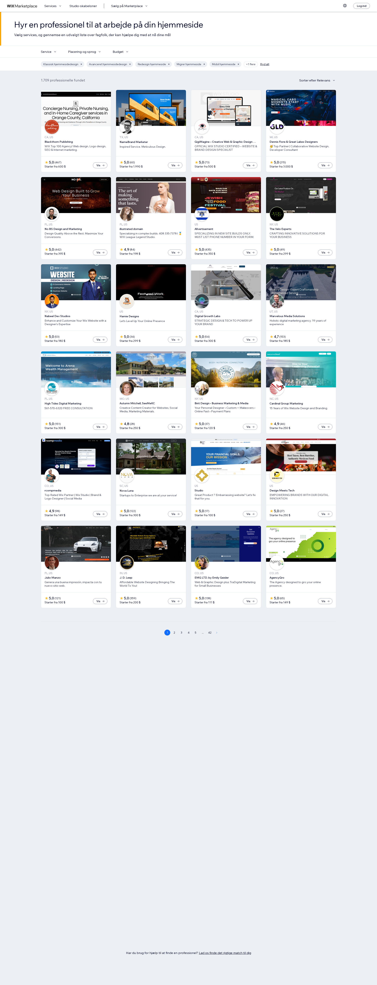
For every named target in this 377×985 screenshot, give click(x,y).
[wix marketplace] (22, 6)
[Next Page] (217, 633)
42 (209, 632)
